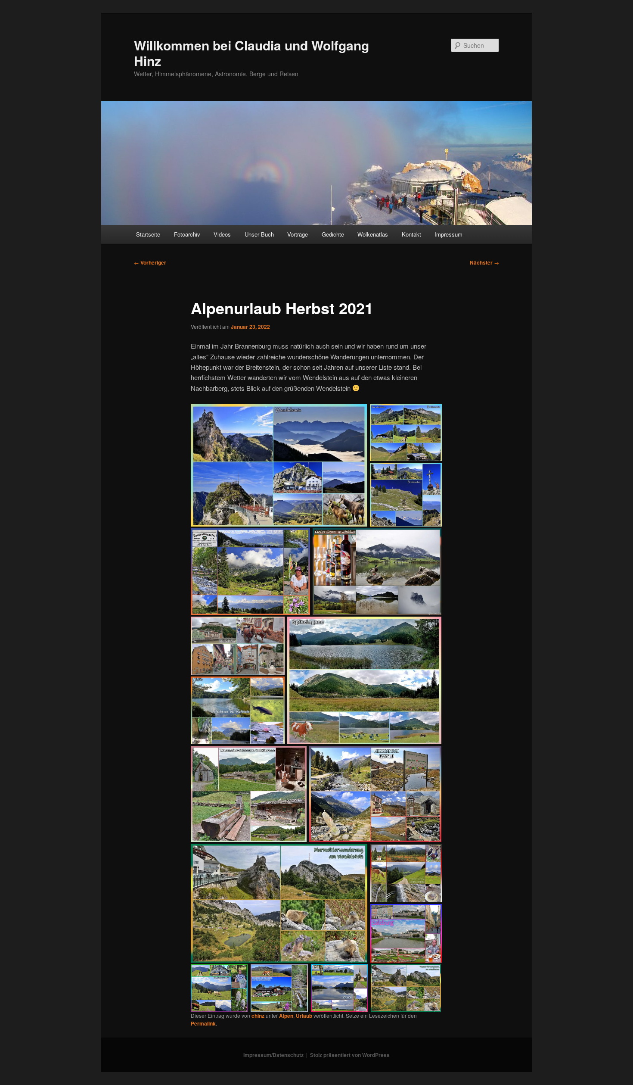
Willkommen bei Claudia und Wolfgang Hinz (251, 53)
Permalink (203, 1023)
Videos (222, 234)
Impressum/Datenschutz (273, 1055)
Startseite (148, 234)
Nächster (484, 262)
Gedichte (333, 234)
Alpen (286, 1016)
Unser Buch (259, 234)
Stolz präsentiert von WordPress (350, 1055)
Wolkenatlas (372, 234)
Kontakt (411, 234)
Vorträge (297, 234)
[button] (279, 465)
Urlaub (304, 1016)
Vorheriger (150, 262)
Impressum (448, 234)
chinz (257, 1016)
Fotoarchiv (187, 234)
